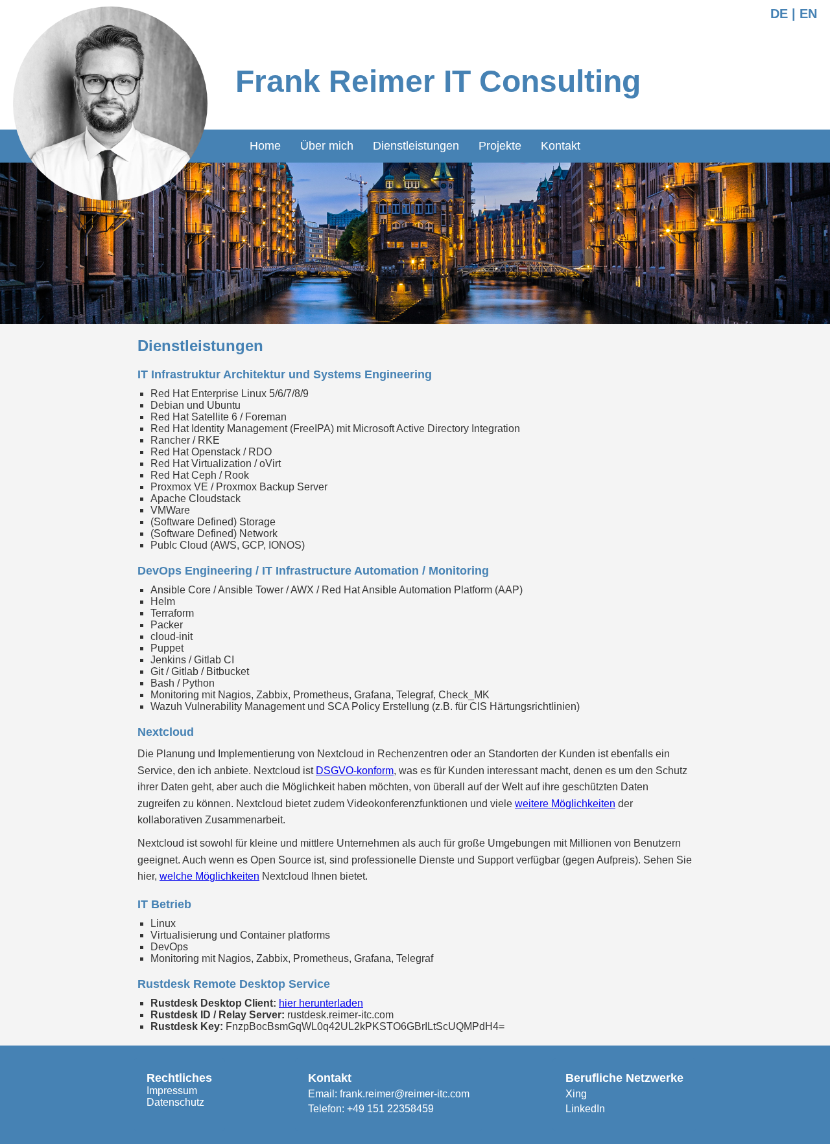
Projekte (500, 145)
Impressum (172, 1090)
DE (779, 13)
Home (265, 145)
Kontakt (560, 145)
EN (808, 13)
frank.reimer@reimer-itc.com (404, 1093)
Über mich (326, 145)
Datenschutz (175, 1102)
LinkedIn (585, 1108)
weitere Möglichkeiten (565, 803)
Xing (576, 1093)
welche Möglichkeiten (209, 876)
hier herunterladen (321, 1003)
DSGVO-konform (355, 770)
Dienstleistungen (416, 145)
